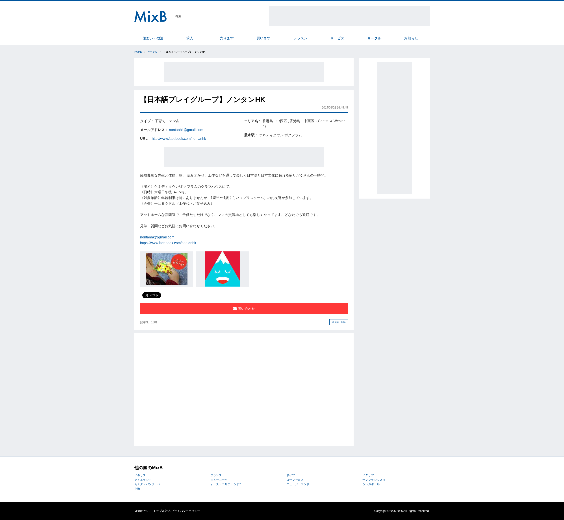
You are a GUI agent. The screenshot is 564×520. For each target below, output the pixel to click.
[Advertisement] (349, 16)
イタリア (368, 475)
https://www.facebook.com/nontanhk (168, 243)
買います (263, 38)
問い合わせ (246, 308)
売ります (227, 38)
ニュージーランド (297, 484)
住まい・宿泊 (152, 38)
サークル (374, 38)
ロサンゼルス (295, 479)
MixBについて (143, 511)
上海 (137, 488)
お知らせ (411, 38)
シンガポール (371, 484)
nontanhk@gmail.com (186, 130)
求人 (189, 38)
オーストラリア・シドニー (227, 484)
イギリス (140, 475)
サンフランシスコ (373, 479)
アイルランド (143, 479)
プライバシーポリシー (185, 511)
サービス (337, 38)
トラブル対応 (162, 511)
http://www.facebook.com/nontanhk (179, 138)
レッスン (300, 38)
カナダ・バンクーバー (148, 484)
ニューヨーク (219, 479)
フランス (216, 475)
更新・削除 (340, 322)
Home (138, 51)
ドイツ (290, 475)
